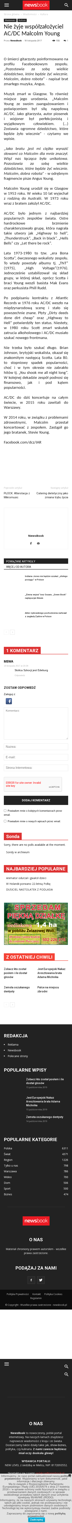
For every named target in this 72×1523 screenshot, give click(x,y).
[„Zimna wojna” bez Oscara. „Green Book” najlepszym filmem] (13, 599)
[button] (66, 5)
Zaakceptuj (36, 1519)
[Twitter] (41, 1280)
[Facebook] (32, 543)
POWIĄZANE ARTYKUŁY (20, 561)
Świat (7, 1154)
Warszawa (10, 1171)
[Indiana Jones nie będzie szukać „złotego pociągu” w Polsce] (13, 581)
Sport (7, 1188)
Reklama (13, 1044)
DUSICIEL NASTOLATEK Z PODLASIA (29, 889)
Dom (7, 1183)
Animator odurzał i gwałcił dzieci (26, 878)
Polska (8, 1148)
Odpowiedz (20, 675)
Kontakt (36, 1294)
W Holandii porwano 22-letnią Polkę (28, 884)
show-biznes (58, 1445)
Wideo (8, 1177)
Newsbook (14, 1050)
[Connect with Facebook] (9, 703)
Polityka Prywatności (18, 1294)
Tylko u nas (11, 1165)
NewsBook (16, 40)
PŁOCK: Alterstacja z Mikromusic (17, 495)
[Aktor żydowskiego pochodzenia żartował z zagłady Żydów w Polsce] (13, 618)
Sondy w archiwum (18, 852)
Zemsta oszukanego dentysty (44, 1117)
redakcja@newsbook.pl (50, 1473)
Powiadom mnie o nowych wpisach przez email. (34, 821)
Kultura (22, 20)
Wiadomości (10, 20)
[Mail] (40, 543)
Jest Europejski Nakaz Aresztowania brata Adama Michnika (51, 973)
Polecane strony (18, 1056)
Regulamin (36, 1298)
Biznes (8, 1194)
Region (8, 1160)
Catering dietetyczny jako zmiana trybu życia (52, 495)
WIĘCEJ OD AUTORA (18, 566)
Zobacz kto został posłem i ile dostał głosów (15, 973)
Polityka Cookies (53, 1294)
